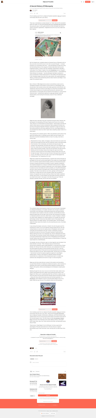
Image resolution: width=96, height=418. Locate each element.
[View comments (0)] (35, 13)
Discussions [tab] (37, 371)
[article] (48, 376)
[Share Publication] (84, 2)
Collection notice (55, 410)
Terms (51, 410)
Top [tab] (31, 371)
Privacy (48, 410)
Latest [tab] (34, 371)
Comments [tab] (32, 358)
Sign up (59, 16)
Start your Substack (45, 413)
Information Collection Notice (47, 398)
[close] (57, 380)
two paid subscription (59, 313)
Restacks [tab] (36, 358)
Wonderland (53, 70)
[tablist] (34, 359)
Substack (43, 415)
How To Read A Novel (35, 374)
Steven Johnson (34, 391)
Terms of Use (53, 397)
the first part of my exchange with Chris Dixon (55, 24)
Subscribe (88, 1)
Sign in (93, 1)
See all (32, 395)
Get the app (53, 413)
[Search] (81, 2)
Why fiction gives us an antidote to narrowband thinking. (39, 375)
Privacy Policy (56, 398)
